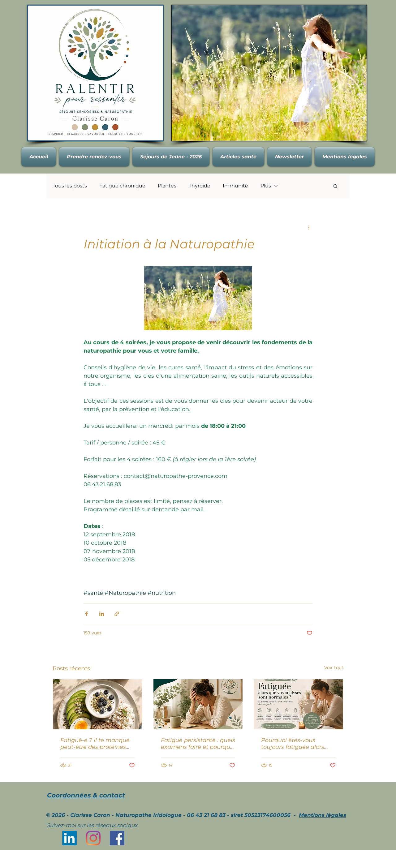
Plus (265, 186)
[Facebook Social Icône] (117, 838)
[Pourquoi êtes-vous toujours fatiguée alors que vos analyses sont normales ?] (298, 704)
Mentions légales (322, 815)
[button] (335, 185)
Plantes (167, 186)
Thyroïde (199, 186)
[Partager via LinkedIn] (102, 614)
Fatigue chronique (122, 186)
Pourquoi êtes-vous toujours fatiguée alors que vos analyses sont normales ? (292, 743)
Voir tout (333, 667)
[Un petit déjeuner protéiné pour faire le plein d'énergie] (97, 704)
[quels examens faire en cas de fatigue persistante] (198, 704)
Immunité (235, 186)
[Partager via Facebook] (86, 614)
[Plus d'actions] (308, 227)
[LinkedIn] (69, 838)
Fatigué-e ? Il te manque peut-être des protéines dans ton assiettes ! (95, 743)
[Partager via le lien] (117, 614)
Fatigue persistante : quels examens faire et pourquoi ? (198, 743)
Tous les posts (70, 186)
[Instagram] (93, 838)
